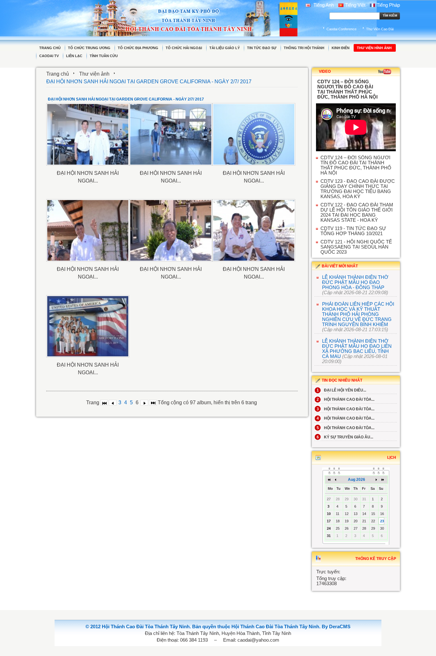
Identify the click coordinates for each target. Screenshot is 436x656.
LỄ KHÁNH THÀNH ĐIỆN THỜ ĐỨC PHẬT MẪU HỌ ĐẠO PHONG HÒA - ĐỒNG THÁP (355, 282)
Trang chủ (57, 74)
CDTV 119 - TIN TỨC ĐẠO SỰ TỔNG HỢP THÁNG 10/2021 (353, 231)
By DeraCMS (336, 626)
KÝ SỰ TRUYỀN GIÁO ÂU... (345, 437)
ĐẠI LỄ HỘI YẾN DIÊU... (341, 390)
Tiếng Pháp (388, 5)
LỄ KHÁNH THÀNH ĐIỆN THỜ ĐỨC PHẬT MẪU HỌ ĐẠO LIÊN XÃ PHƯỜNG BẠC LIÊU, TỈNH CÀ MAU (357, 349)
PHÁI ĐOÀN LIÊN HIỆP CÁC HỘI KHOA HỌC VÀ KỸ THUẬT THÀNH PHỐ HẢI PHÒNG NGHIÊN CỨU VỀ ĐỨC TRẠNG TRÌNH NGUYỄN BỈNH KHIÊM (358, 314)
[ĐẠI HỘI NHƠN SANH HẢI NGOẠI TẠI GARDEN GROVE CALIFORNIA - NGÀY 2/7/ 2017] (87, 134)
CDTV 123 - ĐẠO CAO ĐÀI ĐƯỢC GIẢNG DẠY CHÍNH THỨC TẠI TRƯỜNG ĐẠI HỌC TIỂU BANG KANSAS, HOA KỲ (357, 189)
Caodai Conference (342, 29)
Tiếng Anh (323, 5)
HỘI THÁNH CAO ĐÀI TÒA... (345, 399)
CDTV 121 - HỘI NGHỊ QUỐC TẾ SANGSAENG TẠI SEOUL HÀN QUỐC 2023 (356, 247)
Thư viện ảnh (94, 74)
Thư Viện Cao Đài (380, 29)
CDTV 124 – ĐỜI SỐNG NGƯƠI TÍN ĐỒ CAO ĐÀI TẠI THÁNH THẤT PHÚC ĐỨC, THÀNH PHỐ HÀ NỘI (355, 165)
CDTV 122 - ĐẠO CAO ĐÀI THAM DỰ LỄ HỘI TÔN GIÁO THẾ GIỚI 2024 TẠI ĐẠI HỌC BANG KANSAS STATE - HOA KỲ (356, 212)
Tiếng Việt (355, 5)
